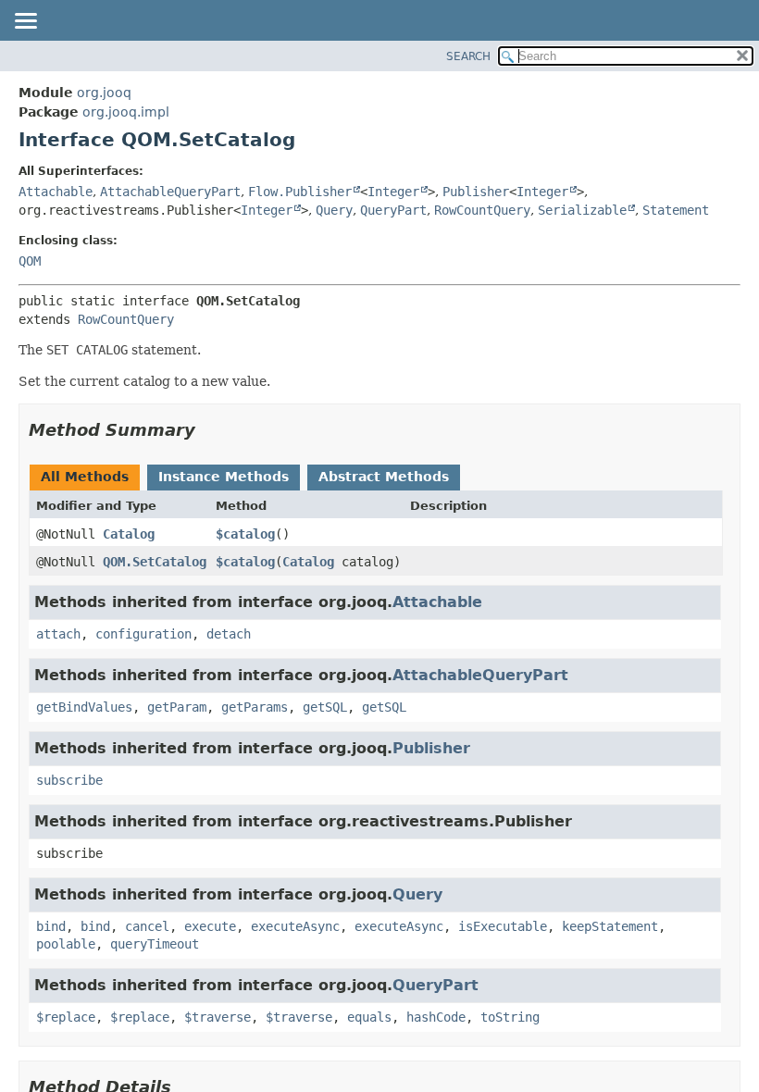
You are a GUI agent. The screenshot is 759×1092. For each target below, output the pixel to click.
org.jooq (104, 92)
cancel (147, 926)
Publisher (475, 191)
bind (51, 926)
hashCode (436, 1017)
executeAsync (295, 926)
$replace (65, 1017)
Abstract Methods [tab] (383, 476)
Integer (393, 191)
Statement (675, 210)
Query (334, 210)
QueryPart (393, 210)
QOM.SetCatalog (154, 561)
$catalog (245, 534)
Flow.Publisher (300, 191)
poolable (65, 944)
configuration (143, 634)
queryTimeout (154, 944)
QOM (30, 261)
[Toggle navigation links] (25, 22)
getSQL (325, 707)
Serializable (582, 210)
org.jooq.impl (125, 112)
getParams (254, 707)
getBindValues (84, 707)
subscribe (69, 780)
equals (369, 1017)
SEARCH (468, 56)
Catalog (129, 534)
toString (510, 1017)
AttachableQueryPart (170, 191)
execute (210, 926)
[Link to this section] (208, 430)
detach (228, 634)
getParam (176, 707)
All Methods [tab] (85, 476)
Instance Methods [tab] (223, 476)
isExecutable (502, 926)
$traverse (217, 1017)
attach (58, 634)
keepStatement (610, 926)
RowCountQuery (482, 210)
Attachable (56, 191)
